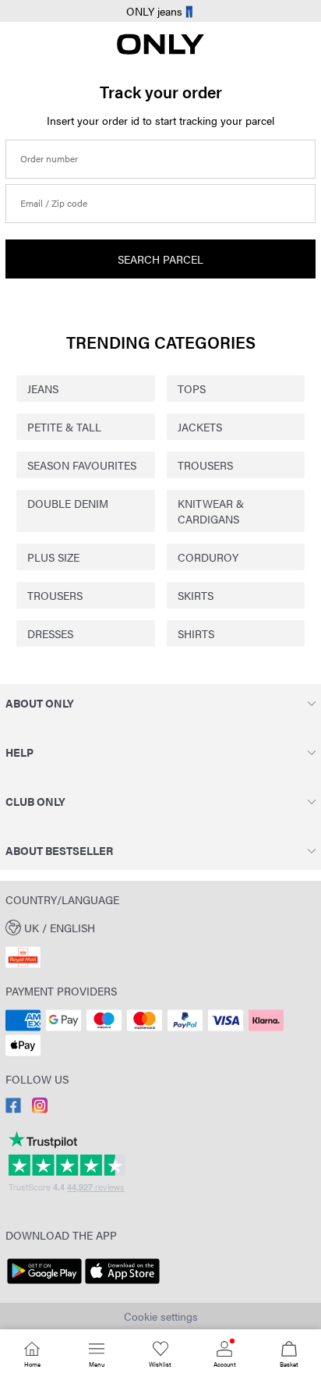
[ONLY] (160, 50)
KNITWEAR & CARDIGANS (211, 511)
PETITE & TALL (64, 427)
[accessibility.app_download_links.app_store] (122, 1284)
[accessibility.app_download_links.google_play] (44, 1284)
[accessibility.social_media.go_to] (13, 1108)
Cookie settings (161, 1316)
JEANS (42, 388)
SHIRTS (196, 633)
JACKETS (200, 427)
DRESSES (50, 633)
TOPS (192, 388)
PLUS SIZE (53, 557)
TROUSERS (205, 465)
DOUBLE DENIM (67, 503)
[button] (160, 926)
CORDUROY (208, 557)
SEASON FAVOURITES (81, 465)
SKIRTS (195, 595)
